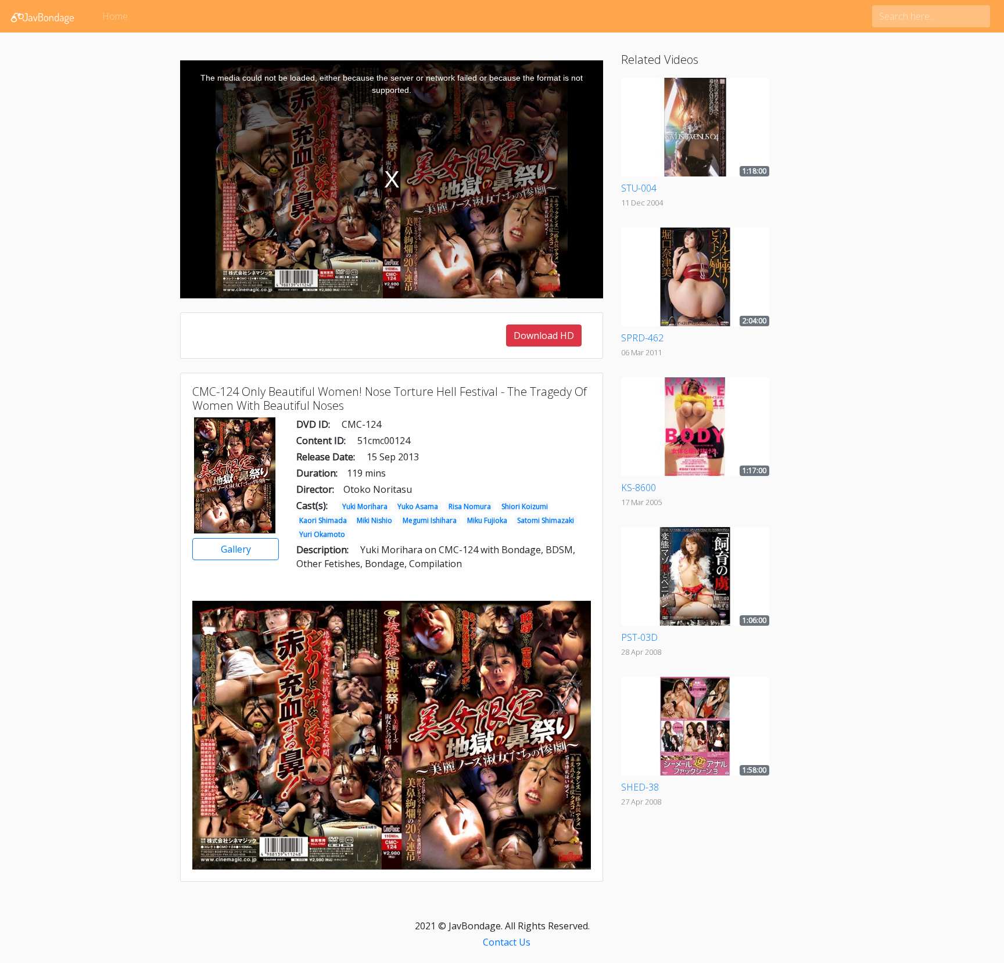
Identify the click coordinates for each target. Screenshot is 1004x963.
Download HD (544, 335)
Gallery (236, 549)
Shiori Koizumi (524, 506)
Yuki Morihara (365, 506)
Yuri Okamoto (322, 534)
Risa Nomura (470, 506)
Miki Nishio (374, 520)
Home (115, 16)
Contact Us (506, 942)
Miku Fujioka (487, 520)
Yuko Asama (417, 506)
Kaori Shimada (323, 520)
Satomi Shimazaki (545, 520)
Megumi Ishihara (430, 520)
